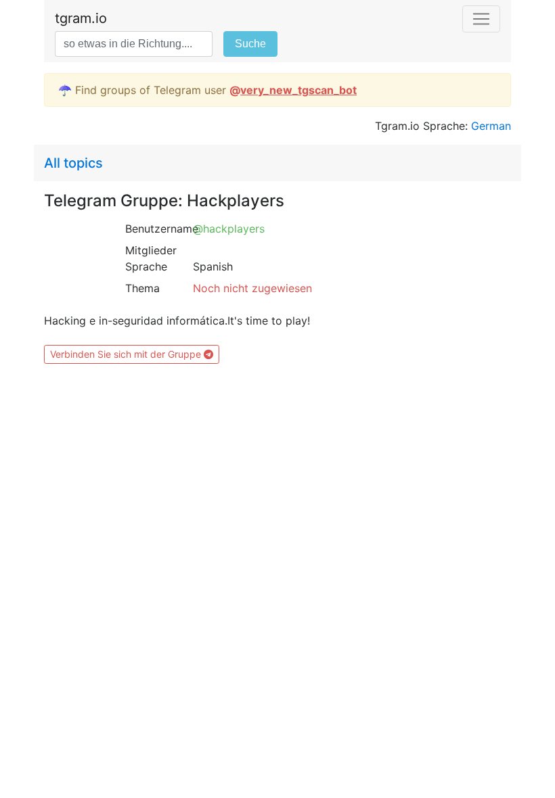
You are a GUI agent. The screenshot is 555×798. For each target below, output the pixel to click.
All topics (73, 163)
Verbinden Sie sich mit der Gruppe (127, 354)
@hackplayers (229, 228)
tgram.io (81, 18)
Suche (250, 43)
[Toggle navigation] (481, 18)
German (491, 126)
